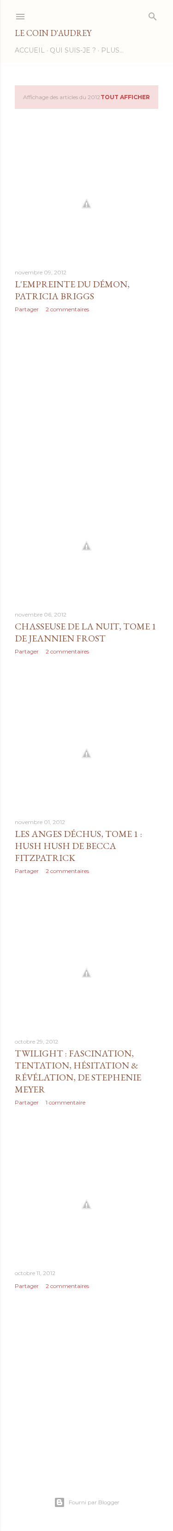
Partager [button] (27, 309)
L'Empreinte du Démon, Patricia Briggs (72, 290)
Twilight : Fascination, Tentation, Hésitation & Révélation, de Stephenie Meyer (78, 1071)
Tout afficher (125, 97)
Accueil (30, 50)
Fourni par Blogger (94, 1502)
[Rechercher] (152, 15)
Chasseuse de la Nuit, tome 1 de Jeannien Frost (85, 632)
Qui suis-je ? (73, 50)
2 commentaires (67, 309)
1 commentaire (65, 1102)
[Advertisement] (86, 393)
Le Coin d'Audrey (53, 33)
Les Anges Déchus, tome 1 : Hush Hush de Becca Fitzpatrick (78, 846)
